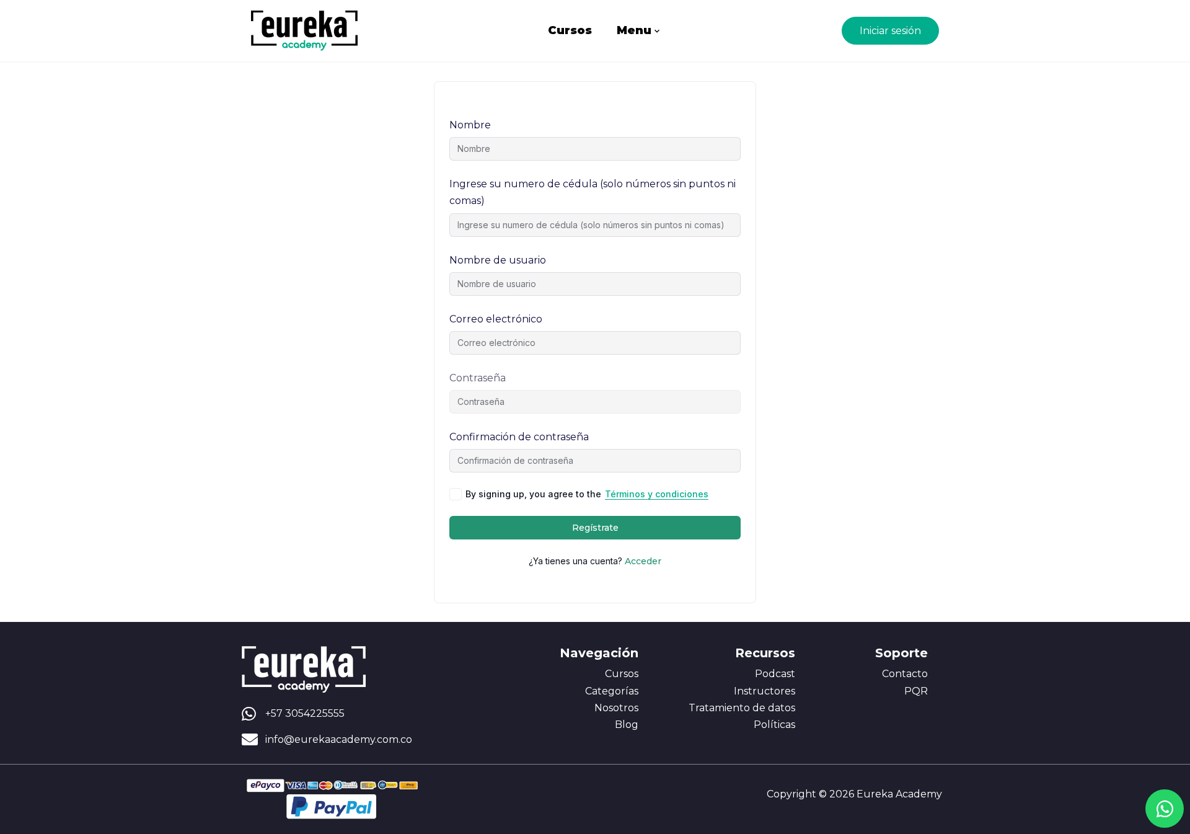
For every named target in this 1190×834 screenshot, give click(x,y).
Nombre (470, 125)
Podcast (775, 674)
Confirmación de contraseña (519, 437)
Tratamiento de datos (742, 708)
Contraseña (477, 378)
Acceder (643, 561)
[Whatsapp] (1164, 808)
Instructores (764, 691)
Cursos (570, 30)
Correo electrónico (495, 319)
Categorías (611, 691)
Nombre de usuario (497, 260)
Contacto (905, 674)
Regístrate (595, 527)
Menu (634, 30)
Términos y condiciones (656, 494)
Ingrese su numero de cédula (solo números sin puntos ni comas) (592, 192)
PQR (916, 691)
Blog (626, 724)
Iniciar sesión (890, 31)
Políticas (774, 724)
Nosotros (616, 708)
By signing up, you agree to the (586, 494)
